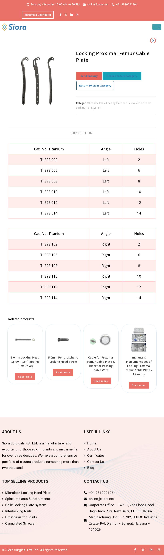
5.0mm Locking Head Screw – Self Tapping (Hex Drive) (25, 362)
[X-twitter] (66, 15)
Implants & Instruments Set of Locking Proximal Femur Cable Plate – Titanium (138, 366)
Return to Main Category (95, 85)
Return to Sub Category (122, 76)
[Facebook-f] (60, 15)
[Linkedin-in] (71, 15)
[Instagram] (77, 15)
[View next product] (153, 40)
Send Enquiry (89, 76)
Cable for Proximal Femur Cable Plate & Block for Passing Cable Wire (101, 364)
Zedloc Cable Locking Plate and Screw (113, 103)
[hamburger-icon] (156, 27)
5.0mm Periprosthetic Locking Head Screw (63, 360)
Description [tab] (82, 133)
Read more (25, 376)
